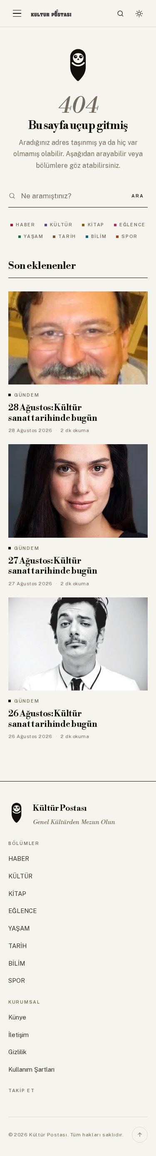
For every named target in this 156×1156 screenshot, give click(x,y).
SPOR (129, 236)
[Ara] (120, 13)
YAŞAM (34, 236)
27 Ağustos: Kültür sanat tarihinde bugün (52, 566)
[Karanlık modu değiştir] (139, 13)
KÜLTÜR (61, 224)
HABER (25, 224)
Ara (137, 195)
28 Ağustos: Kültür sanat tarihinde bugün (52, 413)
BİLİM (99, 236)
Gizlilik (17, 1051)
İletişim (18, 1034)
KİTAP (96, 224)
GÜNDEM (26, 394)
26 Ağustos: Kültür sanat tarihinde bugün (52, 719)
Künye (17, 1017)
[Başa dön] (140, 1135)
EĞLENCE (132, 224)
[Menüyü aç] (17, 13)
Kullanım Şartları (31, 1069)
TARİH (67, 236)
